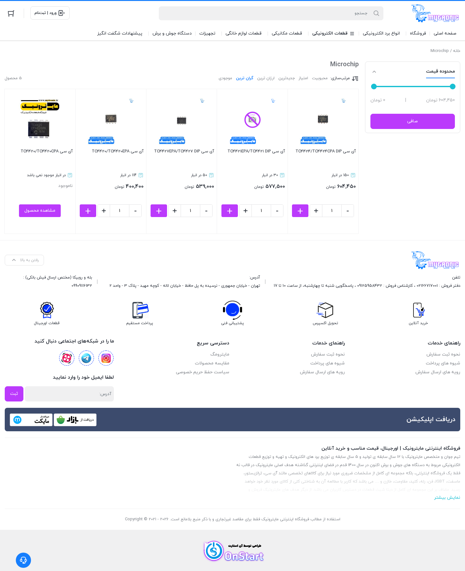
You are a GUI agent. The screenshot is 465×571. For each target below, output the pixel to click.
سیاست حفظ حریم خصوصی (202, 372)
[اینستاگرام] (106, 358)
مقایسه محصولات (212, 363)
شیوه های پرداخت (443, 363)
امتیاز (303, 78)
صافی (412, 121)
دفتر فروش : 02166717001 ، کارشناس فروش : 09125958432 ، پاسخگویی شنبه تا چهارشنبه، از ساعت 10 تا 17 (367, 286)
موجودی (225, 78)
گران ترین (244, 78)
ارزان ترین (266, 78)
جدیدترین (286, 78)
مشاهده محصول (39, 211)
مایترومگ (219, 354)
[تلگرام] (86, 358)
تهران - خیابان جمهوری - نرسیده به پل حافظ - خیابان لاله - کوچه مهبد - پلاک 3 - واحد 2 (184, 286)
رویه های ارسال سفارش (437, 372)
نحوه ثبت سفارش (443, 354)
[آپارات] (67, 358)
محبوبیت (320, 78)
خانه (456, 51)
